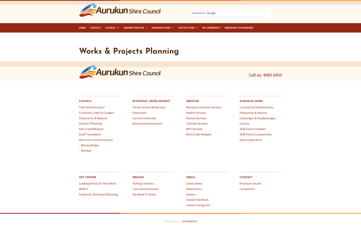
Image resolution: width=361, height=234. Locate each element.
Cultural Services (197, 123)
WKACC (83, 189)
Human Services (196, 118)
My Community (211, 27)
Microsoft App (90, 145)
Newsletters (194, 189)
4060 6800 (272, 75)
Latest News (194, 183)
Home (82, 27)
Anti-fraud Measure (91, 129)
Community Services (146, 189)
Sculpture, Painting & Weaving (98, 194)
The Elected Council (92, 107)
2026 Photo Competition (256, 134)
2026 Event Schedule (253, 129)
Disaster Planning (90, 123)
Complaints (247, 189)
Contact (95, 27)
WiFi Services (194, 129)
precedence (189, 221)
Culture (244, 123)
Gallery (190, 194)
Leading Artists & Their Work (97, 183)
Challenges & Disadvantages (258, 118)
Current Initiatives (144, 118)
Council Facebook (197, 199)
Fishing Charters (143, 183)
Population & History (253, 113)
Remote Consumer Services (203, 107)
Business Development (147, 123)
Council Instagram (198, 205)
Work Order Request (199, 134)
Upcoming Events (251, 140)
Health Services (196, 113)
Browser (86, 150)
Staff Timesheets (90, 134)
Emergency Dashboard (239, 27)
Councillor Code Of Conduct (96, 113)
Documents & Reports (93, 118)
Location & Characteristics (257, 107)
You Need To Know (144, 194)
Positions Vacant (250, 183)
